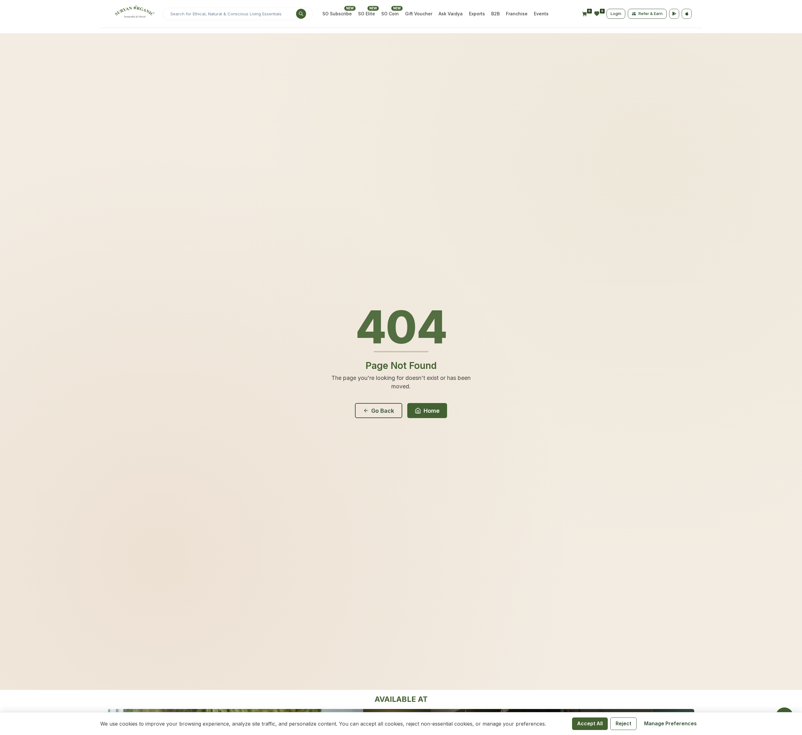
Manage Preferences (670, 723)
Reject (623, 723)
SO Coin (390, 24)
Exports (477, 24)
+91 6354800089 (201, 5)
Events (541, 24)
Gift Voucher (418, 24)
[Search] (301, 24)
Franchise (517, 24)
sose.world (445, 5)
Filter (673, 91)
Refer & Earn (650, 23)
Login (616, 23)
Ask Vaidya (451, 24)
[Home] (134, 24)
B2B (495, 24)
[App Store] (687, 24)
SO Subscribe (337, 24)
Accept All (590, 723)
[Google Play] (674, 24)
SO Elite (366, 24)
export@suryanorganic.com (259, 5)
